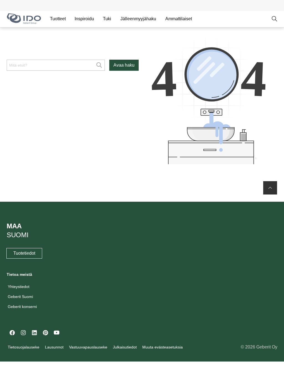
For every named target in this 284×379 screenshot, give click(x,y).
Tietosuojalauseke (23, 347)
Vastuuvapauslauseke (88, 347)
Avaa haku (124, 65)
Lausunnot (54, 347)
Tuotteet (58, 18)
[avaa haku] (274, 19)
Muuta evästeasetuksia (162, 347)
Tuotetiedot (24, 253)
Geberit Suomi (20, 296)
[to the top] (270, 187)
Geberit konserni (22, 306)
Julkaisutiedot (125, 347)
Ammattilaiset (178, 18)
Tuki (107, 18)
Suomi (18, 235)
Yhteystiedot (18, 286)
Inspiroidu (84, 18)
